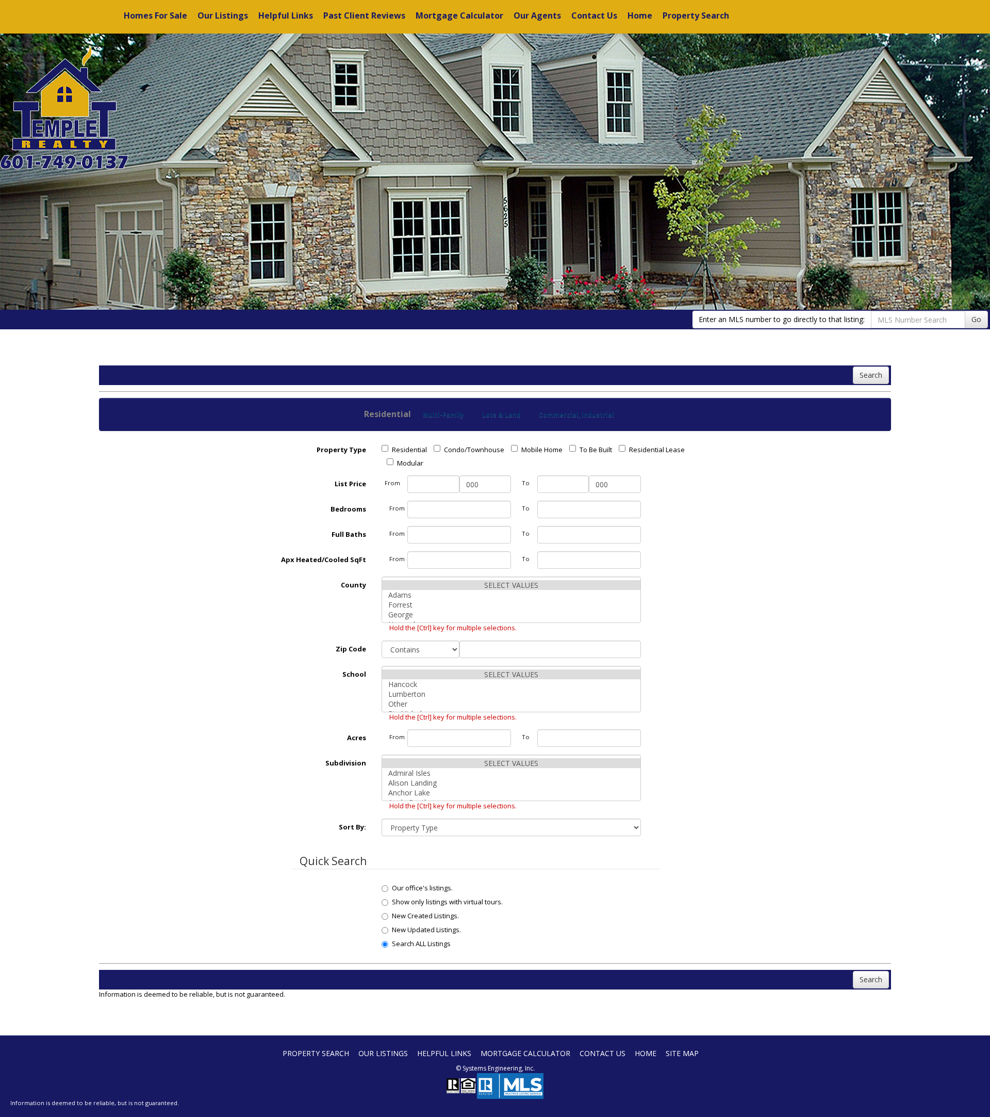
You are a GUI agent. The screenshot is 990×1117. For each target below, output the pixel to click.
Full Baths (349, 534)
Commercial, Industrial (576, 414)
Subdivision (345, 763)
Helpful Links (285, 15)
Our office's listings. (422, 887)
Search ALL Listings (421, 943)
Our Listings (222, 15)
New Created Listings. (425, 915)
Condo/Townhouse (474, 449)
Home (640, 15)
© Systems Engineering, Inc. (495, 1068)
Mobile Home (542, 449)
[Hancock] (511, 684)
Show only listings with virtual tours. (447, 901)
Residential (409, 449)
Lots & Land (501, 414)
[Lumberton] (511, 694)
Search (871, 375)
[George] (511, 614)
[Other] (511, 704)
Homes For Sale (155, 15)
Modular (410, 463)
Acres (356, 737)
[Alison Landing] (511, 783)
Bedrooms (348, 509)
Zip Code (351, 648)
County (353, 584)
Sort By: (352, 827)
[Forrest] (511, 605)
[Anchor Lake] (511, 792)
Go (976, 319)
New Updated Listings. (426, 929)
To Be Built (596, 449)
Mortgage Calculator (459, 15)
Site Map (682, 1053)
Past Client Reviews (364, 15)
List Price (350, 483)
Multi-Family (443, 414)
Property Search (696, 15)
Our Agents (537, 15)
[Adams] (511, 595)
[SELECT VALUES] (511, 585)
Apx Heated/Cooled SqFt (323, 559)
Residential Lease (657, 449)
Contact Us (594, 15)
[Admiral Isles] (511, 773)
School (354, 674)
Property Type (341, 449)
